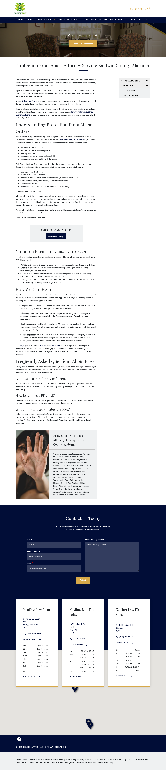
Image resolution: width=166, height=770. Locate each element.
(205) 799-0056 (33, 633)
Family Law (127, 85)
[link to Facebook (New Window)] (19, 739)
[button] (34, 19)
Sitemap (49, 747)
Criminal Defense (130, 81)
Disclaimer (60, 747)
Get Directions (29, 676)
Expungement (128, 90)
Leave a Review (30, 639)
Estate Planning (130, 95)
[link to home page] (20, 8)
